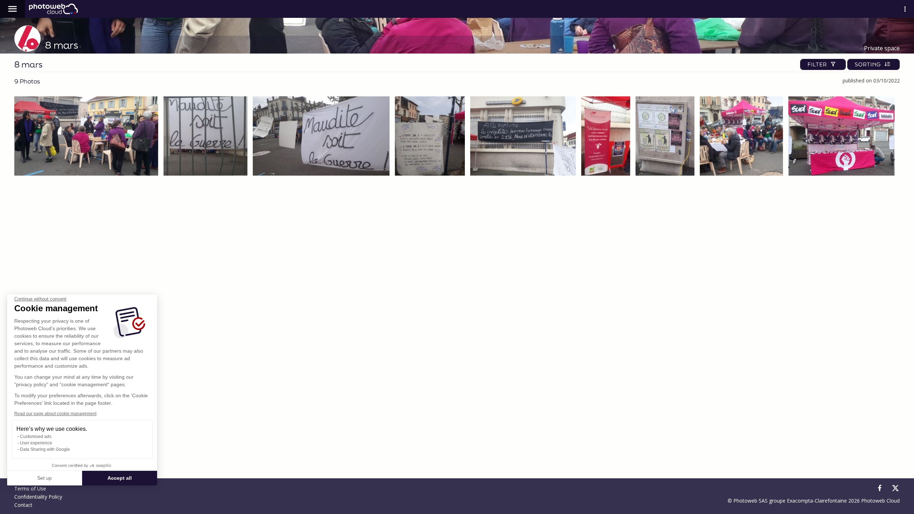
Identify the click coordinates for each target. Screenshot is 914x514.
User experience (36, 442)
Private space (882, 48)
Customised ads (35, 436)
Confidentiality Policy (38, 496)
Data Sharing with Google (45, 449)
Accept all (119, 478)
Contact (23, 505)
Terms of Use (30, 488)
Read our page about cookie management (55, 413)
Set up (44, 478)
